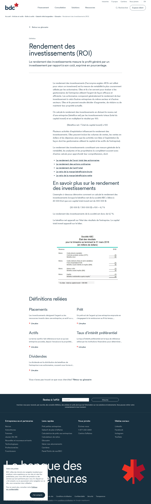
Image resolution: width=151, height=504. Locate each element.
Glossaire (58, 16)
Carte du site (48, 496)
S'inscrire (105, 400)
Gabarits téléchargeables (44, 16)
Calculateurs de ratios (51, 437)
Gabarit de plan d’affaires (52, 430)
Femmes (8, 433)
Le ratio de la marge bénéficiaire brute (74, 171)
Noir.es (8, 426)
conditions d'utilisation (65, 500)
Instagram (119, 433)
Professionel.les (11, 447)
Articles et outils (17, 16)
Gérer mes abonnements (52, 444)
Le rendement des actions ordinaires (73, 164)
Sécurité (90, 496)
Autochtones (10, 430)
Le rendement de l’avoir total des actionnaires (77, 160)
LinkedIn (118, 426)
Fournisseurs (10, 451)
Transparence (100, 496)
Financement (43, 7)
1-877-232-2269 (85, 430)
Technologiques (11, 444)
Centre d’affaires (85, 433)
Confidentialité (80, 496)
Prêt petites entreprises (51, 426)
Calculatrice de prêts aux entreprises (57, 433)
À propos (114, 1)
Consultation (60, 7)
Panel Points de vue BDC (52, 451)
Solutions (75, 7)
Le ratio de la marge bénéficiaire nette (74, 175)
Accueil (8, 16)
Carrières (124, 1)
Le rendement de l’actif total (69, 168)
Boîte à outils (29, 16)
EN (145, 1)
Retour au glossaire (40, 27)
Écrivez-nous (83, 426)
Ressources (90, 7)
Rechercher (123, 7)
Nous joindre (134, 1)
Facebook (119, 430)
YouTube (118, 437)
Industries (105, 1)
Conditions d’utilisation (64, 496)
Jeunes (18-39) (11, 437)
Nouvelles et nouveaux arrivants (18, 440)
